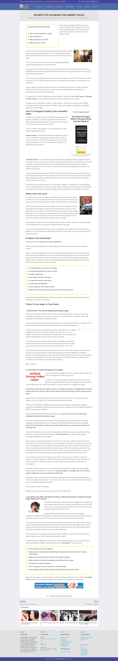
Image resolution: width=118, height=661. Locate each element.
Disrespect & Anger (65, 637)
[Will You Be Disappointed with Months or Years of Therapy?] (88, 615)
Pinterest (90, 637)
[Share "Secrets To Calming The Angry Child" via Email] (68, 596)
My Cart (82, 647)
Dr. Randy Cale (36, 17)
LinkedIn (82, 638)
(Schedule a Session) (45, 650)
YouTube (86, 638)
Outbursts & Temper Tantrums (72, 17)
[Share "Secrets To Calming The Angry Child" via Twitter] (53, 596)
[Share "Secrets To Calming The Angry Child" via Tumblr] (56, 596)
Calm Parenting (62, 17)
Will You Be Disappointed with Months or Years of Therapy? (88, 623)
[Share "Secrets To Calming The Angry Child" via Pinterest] (58, 596)
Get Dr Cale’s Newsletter (65, 651)
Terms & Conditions (85, 650)
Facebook (83, 637)
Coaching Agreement (85, 651)
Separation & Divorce (65, 643)
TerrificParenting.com (59, 658)
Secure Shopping (84, 653)
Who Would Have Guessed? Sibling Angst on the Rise (29, 623)
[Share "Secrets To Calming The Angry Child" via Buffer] (63, 596)
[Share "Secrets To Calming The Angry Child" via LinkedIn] (61, 596)
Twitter (86, 637)
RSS (81, 640)
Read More (31, 652)
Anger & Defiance (47, 17)
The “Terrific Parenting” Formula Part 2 (49, 623)
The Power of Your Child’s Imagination (69, 622)
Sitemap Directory (84, 654)
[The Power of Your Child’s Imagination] (69, 615)
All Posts (41, 17)
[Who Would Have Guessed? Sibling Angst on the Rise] (30, 615)
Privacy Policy (83, 648)
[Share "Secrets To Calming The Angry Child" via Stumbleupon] (66, 596)
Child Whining (63, 638)
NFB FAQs (63, 1)
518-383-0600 (43, 644)
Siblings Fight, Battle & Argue (67, 641)
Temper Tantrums (64, 644)
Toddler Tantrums (64, 646)
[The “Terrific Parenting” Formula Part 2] (49, 615)
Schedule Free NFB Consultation (52, 1)
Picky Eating (63, 640)
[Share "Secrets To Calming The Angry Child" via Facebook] (51, 596)
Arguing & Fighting (55, 17)
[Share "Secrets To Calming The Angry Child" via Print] (71, 596)
